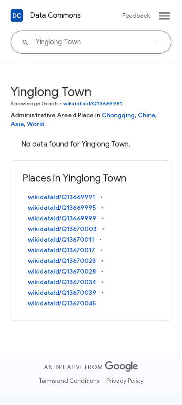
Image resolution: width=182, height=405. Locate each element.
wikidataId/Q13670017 (61, 250)
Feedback (136, 15)
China (146, 115)
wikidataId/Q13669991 (61, 197)
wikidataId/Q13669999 (62, 218)
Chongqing (118, 115)
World (36, 124)
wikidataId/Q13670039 (62, 293)
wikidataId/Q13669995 (62, 208)
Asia (17, 124)
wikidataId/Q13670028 (62, 271)
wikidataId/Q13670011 (61, 239)
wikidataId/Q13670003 (62, 229)
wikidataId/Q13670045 (62, 303)
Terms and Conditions (69, 381)
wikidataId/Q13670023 (62, 261)
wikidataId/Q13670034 (62, 282)
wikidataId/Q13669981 (92, 103)
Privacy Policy (125, 381)
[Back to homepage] (17, 15)
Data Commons (55, 15)
